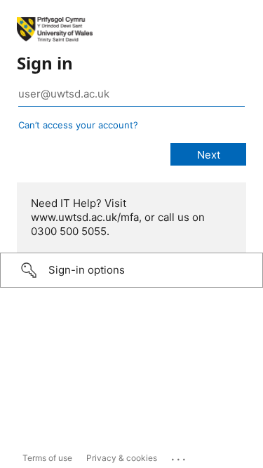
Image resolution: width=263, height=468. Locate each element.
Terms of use (47, 458)
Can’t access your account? (78, 125)
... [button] (179, 456)
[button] (131, 270)
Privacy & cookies (121, 458)
